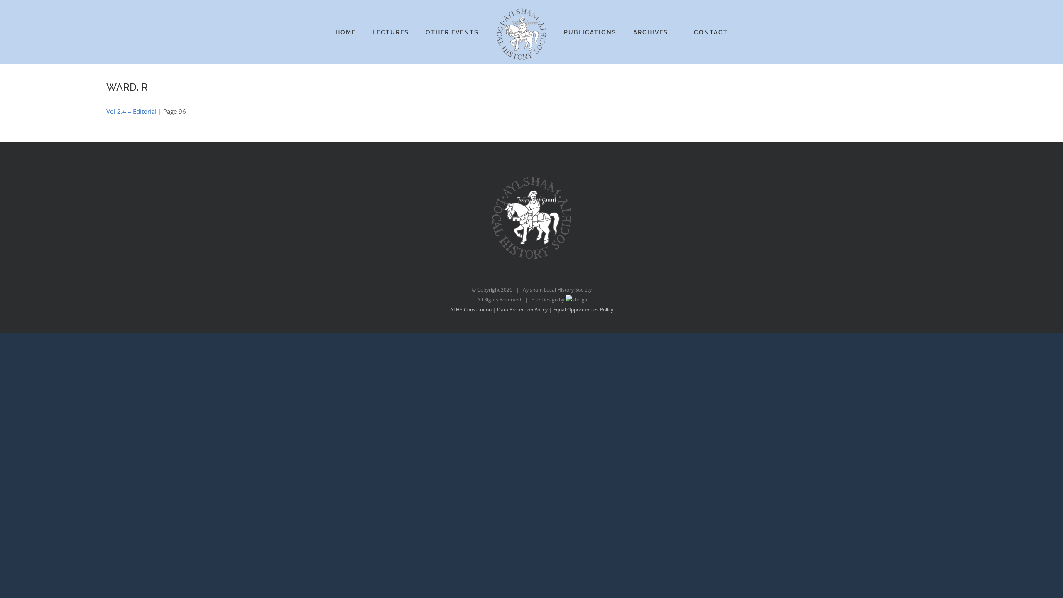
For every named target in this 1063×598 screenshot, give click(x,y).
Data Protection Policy (522, 309)
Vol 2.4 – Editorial (131, 111)
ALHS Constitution (471, 309)
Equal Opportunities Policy (583, 309)
